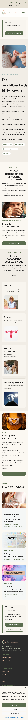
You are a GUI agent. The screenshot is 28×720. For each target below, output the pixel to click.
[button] (25, 688)
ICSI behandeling (6, 661)
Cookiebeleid (6, 717)
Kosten (4, 681)
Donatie (4, 678)
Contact (21, 4)
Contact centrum (14, 624)
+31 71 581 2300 (13, 5)
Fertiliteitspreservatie (8, 675)
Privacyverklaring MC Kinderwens (17, 717)
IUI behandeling (6, 664)
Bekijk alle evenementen (14, 243)
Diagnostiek (5, 671)
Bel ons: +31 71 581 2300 (14, 630)
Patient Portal (14, 2)
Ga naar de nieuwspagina (14, 33)
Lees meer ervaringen (14, 474)
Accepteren (14, 705)
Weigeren (14, 709)
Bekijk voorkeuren (14, 713)
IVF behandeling (6, 657)
